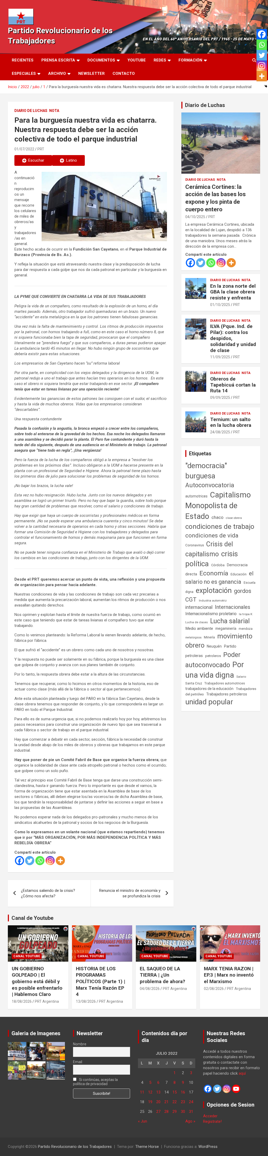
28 (166, 1111)
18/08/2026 (22, 1001)
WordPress (207, 1146)
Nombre (79, 1044)
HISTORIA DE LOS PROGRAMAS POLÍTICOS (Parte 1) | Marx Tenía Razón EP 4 (100, 982)
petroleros (213, 656)
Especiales (24, 73)
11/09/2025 (220, 357)
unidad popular (209, 702)
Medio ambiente (199, 628)
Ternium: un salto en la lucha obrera (230, 422)
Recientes (23, 60)
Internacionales (232, 607)
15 (174, 1092)
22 (174, 1102)
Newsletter (91, 73)
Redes (160, 60)
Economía (213, 573)
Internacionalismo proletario (211, 613)
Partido (230, 646)
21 (166, 1102)
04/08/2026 (150, 989)
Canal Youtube (26, 956)
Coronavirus (194, 545)
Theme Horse (147, 1146)
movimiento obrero (218, 640)
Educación (239, 574)
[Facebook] (19, 860)
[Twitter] (29, 860)
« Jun (142, 1121)
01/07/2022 (24, 149)
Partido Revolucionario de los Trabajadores (75, 1146)
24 (191, 1102)
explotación (214, 590)
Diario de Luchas (30, 111)
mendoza (246, 629)
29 (174, 1111)
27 (158, 1111)
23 (183, 1102)
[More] (60, 860)
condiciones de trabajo (219, 526)
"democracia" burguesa (206, 470)
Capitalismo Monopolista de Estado (218, 505)
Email (77, 1062)
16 (183, 1092)
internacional (199, 607)
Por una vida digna (214, 669)
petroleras (194, 656)
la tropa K (245, 614)
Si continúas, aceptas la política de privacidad (95, 1082)
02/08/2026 (214, 989)
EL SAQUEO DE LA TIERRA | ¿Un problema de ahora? (162, 975)
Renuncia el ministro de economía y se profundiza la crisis (129, 893)
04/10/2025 (195, 217)
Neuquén (214, 646)
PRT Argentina (47, 1001)
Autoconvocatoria (209, 485)
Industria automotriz (213, 600)
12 (150, 1092)
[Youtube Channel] (236, 1089)
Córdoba (218, 565)
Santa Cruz (193, 683)
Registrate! (212, 1121)
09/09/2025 (220, 397)
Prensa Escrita (58, 60)
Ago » (190, 1121)
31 (191, 1111)
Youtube (136, 60)
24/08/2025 (220, 432)
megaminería (225, 628)
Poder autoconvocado (213, 660)
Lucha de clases (196, 622)
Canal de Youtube (32, 918)
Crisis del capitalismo (209, 549)
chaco (217, 517)
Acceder (210, 1116)
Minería (209, 637)
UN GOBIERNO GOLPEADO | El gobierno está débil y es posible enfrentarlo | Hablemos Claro (37, 982)
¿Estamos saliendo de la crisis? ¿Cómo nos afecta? (48, 893)
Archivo (57, 73)
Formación (190, 60)
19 (150, 1102)
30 (183, 1111)
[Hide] (266, 86)
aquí (242, 1073)
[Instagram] (50, 860)
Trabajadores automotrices (224, 683)
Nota (54, 111)
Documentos (101, 60)
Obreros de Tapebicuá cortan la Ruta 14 (233, 385)
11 (142, 1092)
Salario (241, 676)
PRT (40, 149)
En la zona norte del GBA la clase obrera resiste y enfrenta (233, 292)
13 (158, 1092)
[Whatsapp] (39, 860)
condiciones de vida (211, 535)
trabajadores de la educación (209, 689)
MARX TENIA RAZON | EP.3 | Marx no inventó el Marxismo (229, 975)
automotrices (196, 496)
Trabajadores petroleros (226, 694)
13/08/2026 (86, 1001)
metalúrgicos (193, 637)
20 (158, 1102)
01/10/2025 (220, 305)
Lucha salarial (230, 621)
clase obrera (234, 518)
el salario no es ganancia (219, 577)
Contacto (124, 73)
